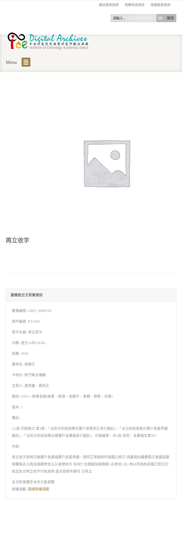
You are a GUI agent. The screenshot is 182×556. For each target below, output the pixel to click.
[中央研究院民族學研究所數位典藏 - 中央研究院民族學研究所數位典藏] (48, 40)
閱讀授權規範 (38, 489)
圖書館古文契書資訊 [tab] (27, 295)
